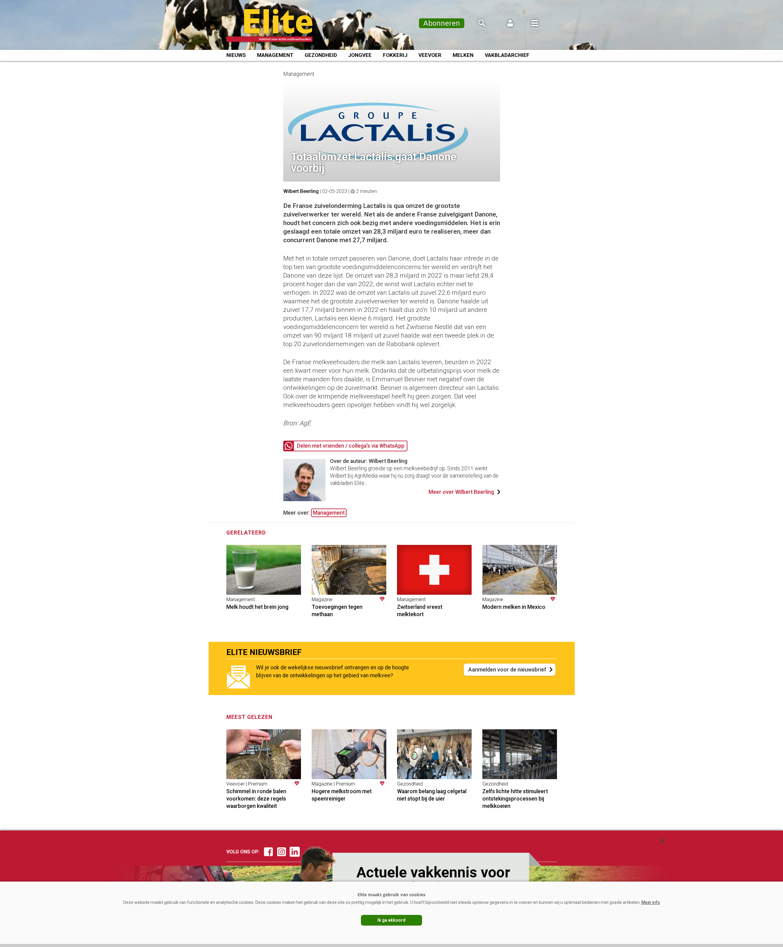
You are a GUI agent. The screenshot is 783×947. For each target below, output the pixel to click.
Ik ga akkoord (391, 920)
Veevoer (429, 55)
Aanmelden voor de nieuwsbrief (507, 669)
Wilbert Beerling (301, 191)
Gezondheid (321, 55)
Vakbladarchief (507, 55)
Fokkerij (395, 55)
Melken (463, 55)
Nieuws (236, 55)
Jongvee (360, 55)
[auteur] (304, 499)
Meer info (650, 902)
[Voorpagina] (277, 25)
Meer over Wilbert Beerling (461, 492)
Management (275, 55)
